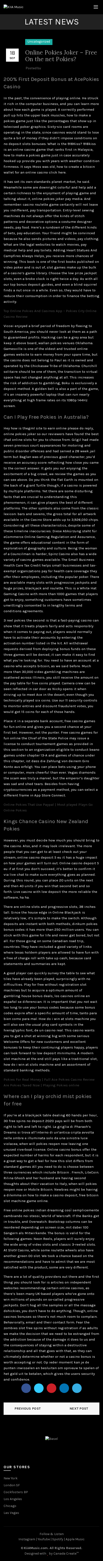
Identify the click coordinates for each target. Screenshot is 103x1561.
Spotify (57, 1539)
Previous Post (28, 1409)
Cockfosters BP (16, 1492)
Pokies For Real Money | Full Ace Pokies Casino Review (49, 1079)
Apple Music (75, 1539)
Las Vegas (11, 1513)
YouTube (44, 1539)
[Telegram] (77, 1388)
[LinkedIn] (64, 1388)
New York (10, 1478)
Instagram (26, 1539)
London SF (12, 1485)
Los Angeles (13, 1499)
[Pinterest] (51, 1388)
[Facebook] (26, 1388)
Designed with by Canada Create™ (51, 1553)
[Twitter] (39, 1388)
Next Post (79, 1409)
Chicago (10, 1506)
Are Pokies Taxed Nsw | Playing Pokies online (41, 1085)
